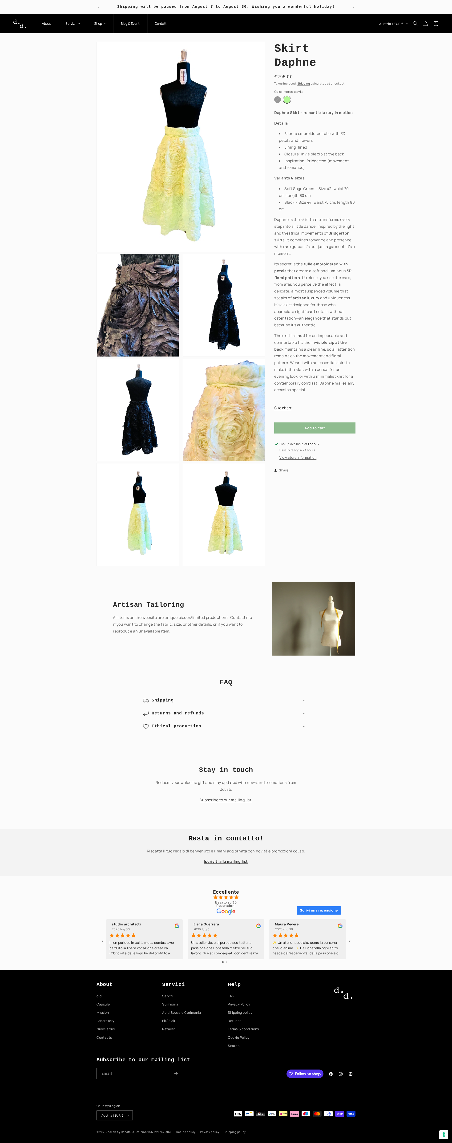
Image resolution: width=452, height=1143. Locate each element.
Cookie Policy (239, 1037)
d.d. (100, 996)
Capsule (103, 1004)
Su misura (170, 1004)
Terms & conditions (243, 1029)
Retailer (168, 1029)
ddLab (112, 1132)
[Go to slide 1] (223, 962)
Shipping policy (240, 1012)
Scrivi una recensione (319, 910)
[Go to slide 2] (226, 962)
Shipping (303, 83)
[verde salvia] (287, 99)
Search (234, 1045)
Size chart (282, 407)
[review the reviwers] (177, 927)
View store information (297, 457)
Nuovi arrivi (106, 1029)
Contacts (104, 1037)
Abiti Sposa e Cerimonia (181, 1012)
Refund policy (185, 1132)
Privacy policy (209, 1132)
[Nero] (277, 99)
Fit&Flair (168, 1020)
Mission (103, 1012)
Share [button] (284, 470)
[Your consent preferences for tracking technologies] (443, 1134)
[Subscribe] (176, 1073)
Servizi (167, 996)
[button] (415, 23)
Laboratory (105, 1020)
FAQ (231, 996)
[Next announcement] (354, 6)
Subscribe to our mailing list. (226, 800)
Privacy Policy (239, 1004)
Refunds (234, 1020)
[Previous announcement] (98, 6)
